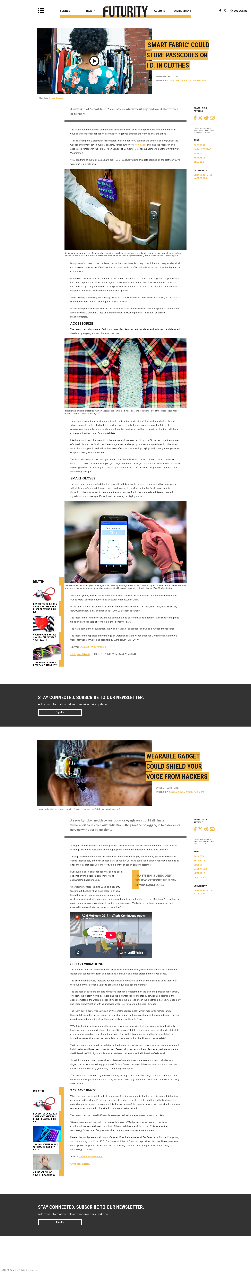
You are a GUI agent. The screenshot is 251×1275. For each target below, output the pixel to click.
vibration (200, 869)
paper (105, 1137)
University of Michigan (203, 892)
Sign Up (60, 712)
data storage (202, 149)
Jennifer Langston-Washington (187, 81)
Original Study (80, 654)
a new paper (139, 144)
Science (65, 10)
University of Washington (203, 177)
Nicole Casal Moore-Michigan (186, 792)
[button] (94, 61)
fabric (198, 153)
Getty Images (56, 98)
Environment (182, 10)
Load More (125, 1246)
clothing (199, 145)
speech (198, 865)
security (199, 860)
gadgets (199, 856)
